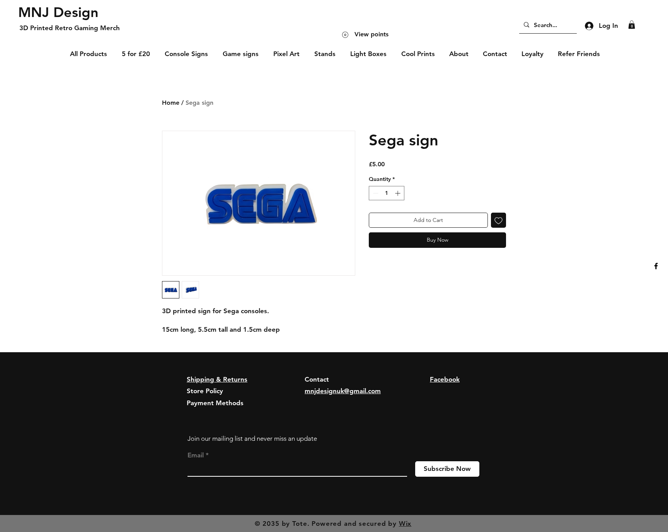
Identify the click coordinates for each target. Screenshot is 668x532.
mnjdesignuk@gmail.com (343, 391)
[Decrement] (375, 193)
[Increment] (398, 193)
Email (195, 455)
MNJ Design (58, 12)
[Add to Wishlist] (498, 220)
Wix (405, 523)
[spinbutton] (387, 193)
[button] (631, 24)
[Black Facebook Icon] (656, 266)
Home (170, 102)
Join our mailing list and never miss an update (252, 438)
